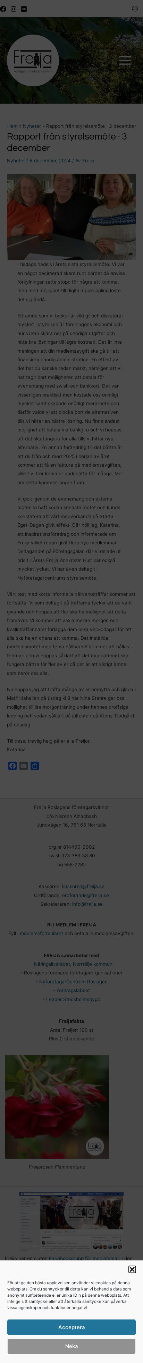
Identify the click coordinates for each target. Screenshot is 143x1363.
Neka (71, 1346)
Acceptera (71, 1327)
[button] (132, 1269)
